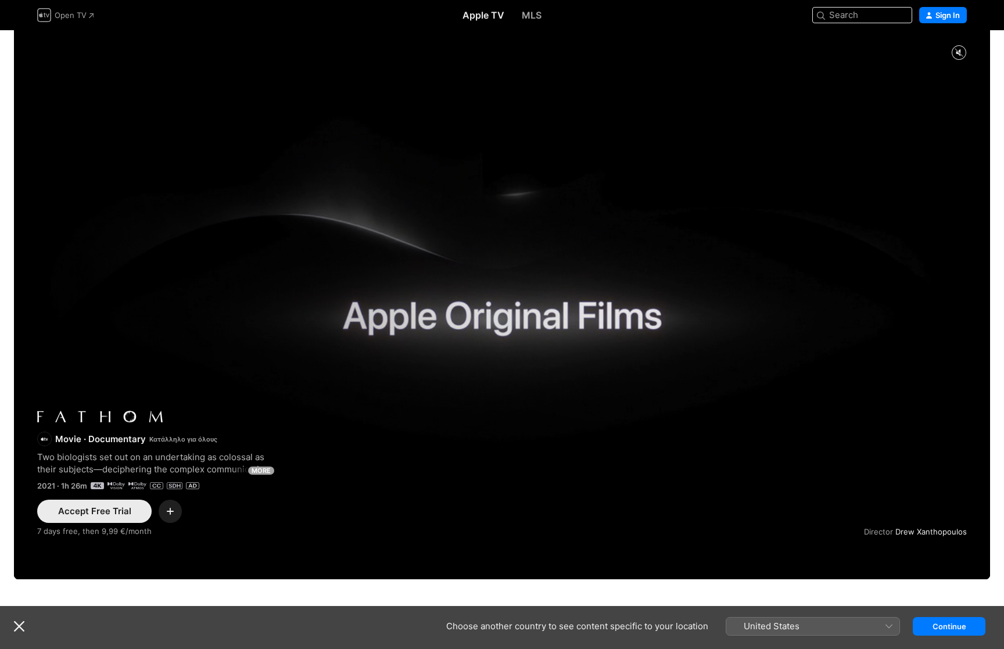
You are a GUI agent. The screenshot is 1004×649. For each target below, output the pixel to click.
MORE (261, 471)
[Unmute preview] (959, 53)
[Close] (19, 626)
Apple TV (483, 15)
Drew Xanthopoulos (931, 531)
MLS (532, 15)
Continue (949, 626)
